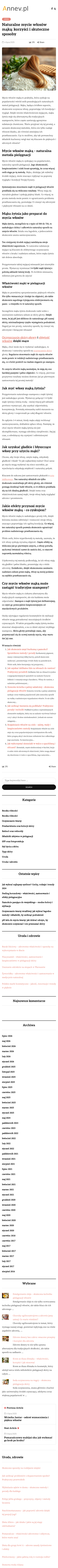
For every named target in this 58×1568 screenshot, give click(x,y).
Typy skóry (7, 851)
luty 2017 (6, 1261)
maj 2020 (6, 1215)
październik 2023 (10, 1123)
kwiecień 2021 (9, 1184)
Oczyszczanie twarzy (12, 821)
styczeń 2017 (8, 1266)
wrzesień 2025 (9, 1077)
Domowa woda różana (12, 1564)
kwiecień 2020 (9, 1220)
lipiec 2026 (7, 1036)
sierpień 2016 (8, 1271)
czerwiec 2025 (8, 1092)
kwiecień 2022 (9, 1138)
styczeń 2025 (8, 1112)
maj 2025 (6, 1097)
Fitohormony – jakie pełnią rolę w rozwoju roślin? (26, 1557)
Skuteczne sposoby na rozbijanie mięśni (21, 1468)
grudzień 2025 (8, 1066)
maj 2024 (6, 1118)
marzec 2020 (8, 1225)
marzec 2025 (8, 1107)
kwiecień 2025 (9, 1102)
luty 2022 (6, 1143)
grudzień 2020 (8, 1199)
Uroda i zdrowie (10, 862)
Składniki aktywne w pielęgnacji (17, 836)
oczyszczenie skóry (43, 350)
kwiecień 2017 (9, 1251)
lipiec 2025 (7, 1087)
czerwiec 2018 (8, 1235)
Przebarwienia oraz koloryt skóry (18, 826)
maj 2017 (6, 1246)
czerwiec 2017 (8, 1240)
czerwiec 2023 (8, 1128)
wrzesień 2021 (9, 1159)
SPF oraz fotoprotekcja (13, 841)
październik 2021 (10, 1153)
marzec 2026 (8, 1051)
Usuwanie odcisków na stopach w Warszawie (23, 967)
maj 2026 (6, 1041)
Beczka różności (10, 810)
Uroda (6, 19)
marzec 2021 (8, 1189)
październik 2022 (10, 1133)
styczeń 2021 (8, 1194)
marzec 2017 (8, 1256)
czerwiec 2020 (8, 1210)
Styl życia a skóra (10, 846)
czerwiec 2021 (8, 1174)
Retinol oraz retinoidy (12, 831)
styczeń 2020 (8, 1230)
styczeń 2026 (8, 1061)
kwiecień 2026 (9, 1046)
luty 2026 (6, 1056)
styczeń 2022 (8, 1148)
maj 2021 (6, 1179)
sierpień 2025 (8, 1082)
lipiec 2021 (7, 1169)
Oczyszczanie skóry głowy (19, 337)
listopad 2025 (8, 1071)
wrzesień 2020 (9, 1205)
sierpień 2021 (8, 1164)
